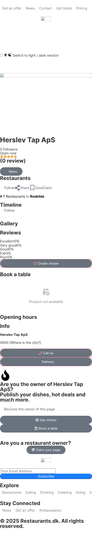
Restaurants (15, 178)
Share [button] (25, 188)
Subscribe (46, 476)
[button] (5, 36)
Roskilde (37, 196)
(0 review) (13, 161)
